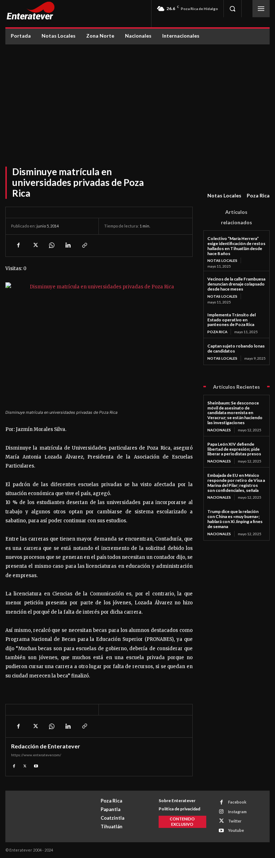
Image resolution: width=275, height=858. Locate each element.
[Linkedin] (68, 245)
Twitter (235, 821)
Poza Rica (258, 195)
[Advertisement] (137, 98)
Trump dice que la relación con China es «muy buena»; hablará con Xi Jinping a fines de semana (234, 519)
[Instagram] (221, 811)
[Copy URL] (84, 245)
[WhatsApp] (51, 245)
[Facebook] (18, 245)
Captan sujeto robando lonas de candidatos (236, 348)
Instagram (237, 811)
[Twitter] (35, 245)
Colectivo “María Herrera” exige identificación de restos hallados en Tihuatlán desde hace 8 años (236, 246)
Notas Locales (224, 195)
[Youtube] (36, 765)
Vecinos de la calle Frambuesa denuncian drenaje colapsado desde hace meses (236, 284)
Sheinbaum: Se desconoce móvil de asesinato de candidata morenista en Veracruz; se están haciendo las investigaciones (234, 412)
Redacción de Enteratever (45, 746)
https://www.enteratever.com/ (36, 755)
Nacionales (219, 430)
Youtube (236, 830)
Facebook (237, 802)
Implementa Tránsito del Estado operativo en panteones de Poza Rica (231, 319)
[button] (232, 8)
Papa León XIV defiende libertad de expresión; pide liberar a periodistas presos (234, 449)
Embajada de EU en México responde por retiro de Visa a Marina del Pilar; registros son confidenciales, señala (236, 483)
